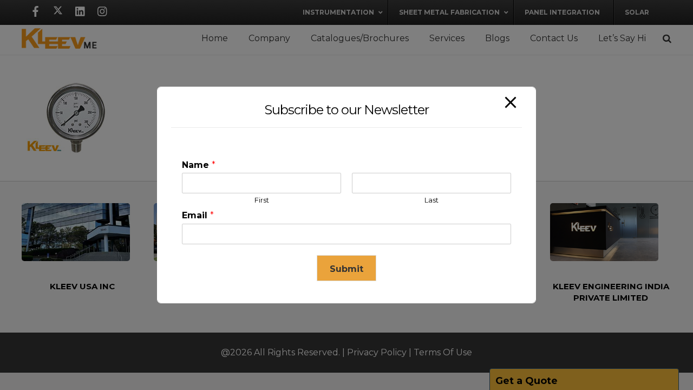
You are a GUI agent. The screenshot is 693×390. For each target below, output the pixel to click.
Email (198, 215)
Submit (346, 269)
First (261, 200)
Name (198, 165)
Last (431, 200)
